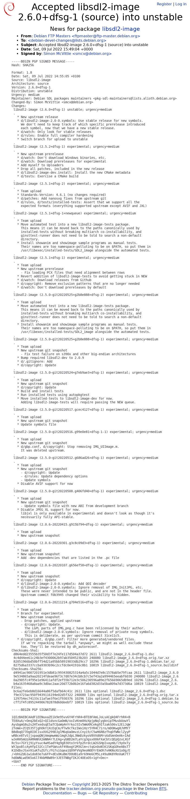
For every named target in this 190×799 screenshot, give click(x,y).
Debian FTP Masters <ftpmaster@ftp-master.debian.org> (87, 36)
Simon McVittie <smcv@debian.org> (78, 53)
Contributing (135, 793)
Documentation (57, 793)
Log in (181, 4)
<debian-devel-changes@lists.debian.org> (67, 40)
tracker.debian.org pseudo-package (99, 788)
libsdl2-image (121, 29)
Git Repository (105, 793)
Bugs (82, 793)
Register (164, 4)
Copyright (81, 784)
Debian (28, 784)
